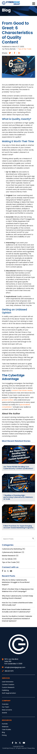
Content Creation (8, 685)
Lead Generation (7, 682)
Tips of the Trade (24, 49)
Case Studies (6, 729)
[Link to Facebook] (2, 571)
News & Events (7, 710)
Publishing (5, 690)
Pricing (4, 735)
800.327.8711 (9, 671)
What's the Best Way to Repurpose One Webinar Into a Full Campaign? (17, 590)
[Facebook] (14, 53)
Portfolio (5, 724)
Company (6, 700)
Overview (5, 704)
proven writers (7, 400)
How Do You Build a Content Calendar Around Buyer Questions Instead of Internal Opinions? (17, 618)
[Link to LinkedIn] (5, 571)
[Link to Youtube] (11, 571)
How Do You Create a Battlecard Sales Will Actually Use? (17, 604)
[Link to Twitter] (8, 571)
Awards (4, 713)
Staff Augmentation (9, 693)
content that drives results (22, 390)
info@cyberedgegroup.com (15, 667)
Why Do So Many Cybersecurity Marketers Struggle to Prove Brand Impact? (15, 582)
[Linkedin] (19, 53)
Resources (7, 720)
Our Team (5, 707)
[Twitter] (10, 53)
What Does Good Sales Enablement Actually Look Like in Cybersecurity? (16, 610)
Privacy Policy (31, 748)
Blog (3, 732)
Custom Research (8, 687)
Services (6, 678)
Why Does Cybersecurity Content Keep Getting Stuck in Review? (17, 597)
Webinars (5, 727)
